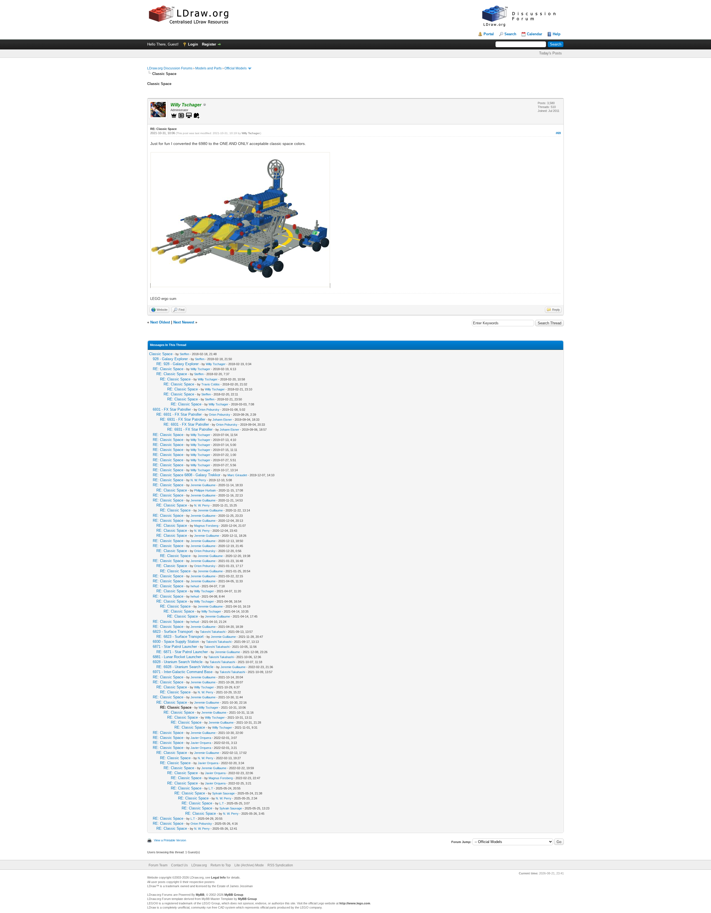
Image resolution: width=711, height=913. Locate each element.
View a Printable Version (170, 840)
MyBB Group (233, 894)
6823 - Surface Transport (173, 631)
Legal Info (218, 877)
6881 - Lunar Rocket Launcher (177, 657)
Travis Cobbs (210, 384)
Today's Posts (550, 53)
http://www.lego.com (354, 903)
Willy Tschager (250, 133)
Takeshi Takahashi (212, 631)
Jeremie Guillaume (203, 485)
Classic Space (160, 354)
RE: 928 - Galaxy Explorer (177, 364)
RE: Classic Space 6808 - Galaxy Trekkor (186, 475)
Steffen (184, 354)
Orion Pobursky (208, 409)
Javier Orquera (201, 737)
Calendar (534, 34)
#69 (558, 133)
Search (510, 34)
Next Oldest (160, 322)
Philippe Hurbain (205, 490)
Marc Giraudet (237, 475)
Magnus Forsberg (206, 525)
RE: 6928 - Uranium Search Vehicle (184, 667)
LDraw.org (199, 865)
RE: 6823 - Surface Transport (180, 636)
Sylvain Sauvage (223, 793)
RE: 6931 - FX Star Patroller (179, 414)
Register (209, 44)
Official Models (235, 68)
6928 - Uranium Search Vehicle (177, 662)
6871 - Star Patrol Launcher (175, 646)
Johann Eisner (222, 419)
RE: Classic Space (168, 369)
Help (556, 34)
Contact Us (179, 865)
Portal (489, 34)
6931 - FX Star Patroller (172, 409)
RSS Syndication (280, 865)
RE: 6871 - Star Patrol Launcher (182, 652)
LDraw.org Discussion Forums (169, 68)
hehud (195, 586)
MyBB (200, 894)
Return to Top (221, 865)
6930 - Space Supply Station (176, 641)
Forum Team (158, 865)
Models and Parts (208, 68)
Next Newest (183, 322)
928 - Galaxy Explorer (170, 359)
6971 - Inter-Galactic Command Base (182, 672)
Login (193, 44)
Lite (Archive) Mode (249, 865)
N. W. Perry (198, 480)
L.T (211, 788)
